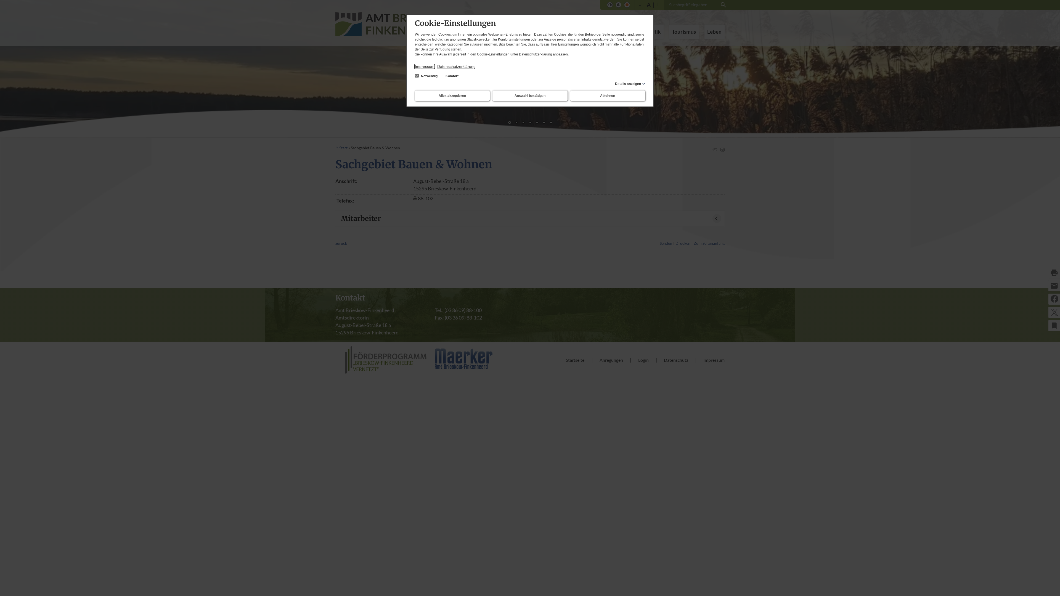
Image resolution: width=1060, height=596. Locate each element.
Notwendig (429, 76)
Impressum (424, 66)
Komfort (452, 76)
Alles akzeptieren (452, 96)
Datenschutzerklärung (456, 66)
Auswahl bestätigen (530, 96)
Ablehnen (607, 96)
